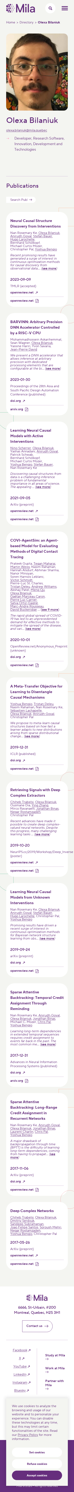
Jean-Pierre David (23, 349)
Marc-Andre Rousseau (27, 606)
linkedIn (20, 1374)
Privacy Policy (28, 1435)
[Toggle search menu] (50, 8)
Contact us (34, 1326)
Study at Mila (55, 1355)
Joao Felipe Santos (24, 1227)
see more (49, 268)
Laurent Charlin (21, 1132)
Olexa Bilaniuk (49, 233)
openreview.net (22, 293)
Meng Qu (38, 590)
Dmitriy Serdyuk (22, 1221)
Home (10, 22)
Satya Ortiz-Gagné (24, 603)
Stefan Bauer (42, 236)
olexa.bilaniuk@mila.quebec (26, 130)
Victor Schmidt (21, 580)
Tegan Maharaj (44, 564)
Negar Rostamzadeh (25, 812)
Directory (27, 22)
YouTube (20, 1366)
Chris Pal (44, 1022)
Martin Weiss (20, 567)
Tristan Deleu (20, 587)
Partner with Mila (54, 1383)
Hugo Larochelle (22, 239)
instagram (20, 1383)
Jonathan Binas (47, 809)
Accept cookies (37, 1475)
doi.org (15, 401)
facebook (20, 1350)
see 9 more (50, 610)
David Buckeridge (23, 610)
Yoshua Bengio (46, 249)
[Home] (20, 11)
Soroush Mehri (50, 1227)
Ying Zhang (40, 805)
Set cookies (37, 1452)
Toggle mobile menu (65, 8)
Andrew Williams (44, 587)
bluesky (20, 1391)
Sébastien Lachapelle (26, 710)
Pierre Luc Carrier (23, 600)
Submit (30, 200)
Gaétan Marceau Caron (27, 596)
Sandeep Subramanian (27, 1224)
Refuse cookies (37, 1464)
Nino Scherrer (20, 448)
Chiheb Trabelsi (22, 802)
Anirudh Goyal (21, 236)
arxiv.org (16, 409)
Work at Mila (55, 1368)
